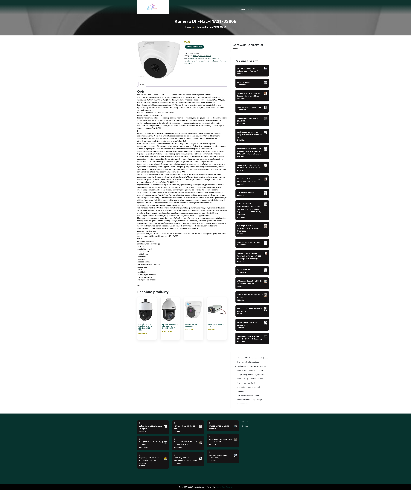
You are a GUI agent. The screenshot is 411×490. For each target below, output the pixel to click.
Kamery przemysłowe (202, 56)
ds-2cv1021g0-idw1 (212, 58)
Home (188, 27)
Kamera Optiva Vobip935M (191, 325)
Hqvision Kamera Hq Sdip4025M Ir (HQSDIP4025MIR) (170, 326)
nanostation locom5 (206, 61)
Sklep (243, 9)
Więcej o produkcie (194, 47)
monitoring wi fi (190, 61)
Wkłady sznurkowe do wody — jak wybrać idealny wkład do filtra (251, 368)
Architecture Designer (224, 487)
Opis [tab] (142, 84)
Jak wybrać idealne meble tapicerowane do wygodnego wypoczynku (249, 399)
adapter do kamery (196, 58)
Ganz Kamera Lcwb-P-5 (216, 325)
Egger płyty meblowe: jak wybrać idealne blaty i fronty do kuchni (251, 377)
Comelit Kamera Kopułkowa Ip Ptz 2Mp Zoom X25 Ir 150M (145, 327)
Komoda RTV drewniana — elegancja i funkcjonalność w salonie (252, 360)
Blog (250, 9)
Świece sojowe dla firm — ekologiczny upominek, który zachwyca (249, 387)
